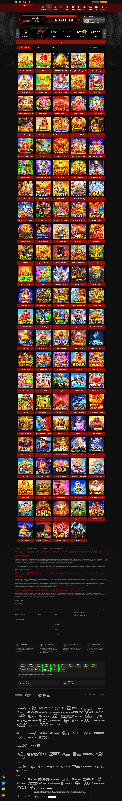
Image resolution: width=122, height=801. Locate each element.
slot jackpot (23, 593)
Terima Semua (52, 796)
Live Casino (55, 9)
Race (61, 9)
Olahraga (73, 9)
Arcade (84, 9)
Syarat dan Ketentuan (19, 619)
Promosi (39, 612)
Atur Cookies (43, 796)
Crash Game (78, 9)
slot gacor (25, 559)
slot (52, 566)
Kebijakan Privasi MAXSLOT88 (51, 793)
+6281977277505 (81, 612)
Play (36, 21)
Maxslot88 (28, 583)
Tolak (36, 796)
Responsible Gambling (20, 614)
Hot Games (43, 9)
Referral (39, 617)
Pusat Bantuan (18, 617)
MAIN (62, 146)
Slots (49, 9)
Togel (67, 9)
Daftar (103, 2)
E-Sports (96, 9)
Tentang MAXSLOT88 (19, 612)
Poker (90, 9)
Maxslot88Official (81, 615)
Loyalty (39, 614)
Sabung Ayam (102, 9)
